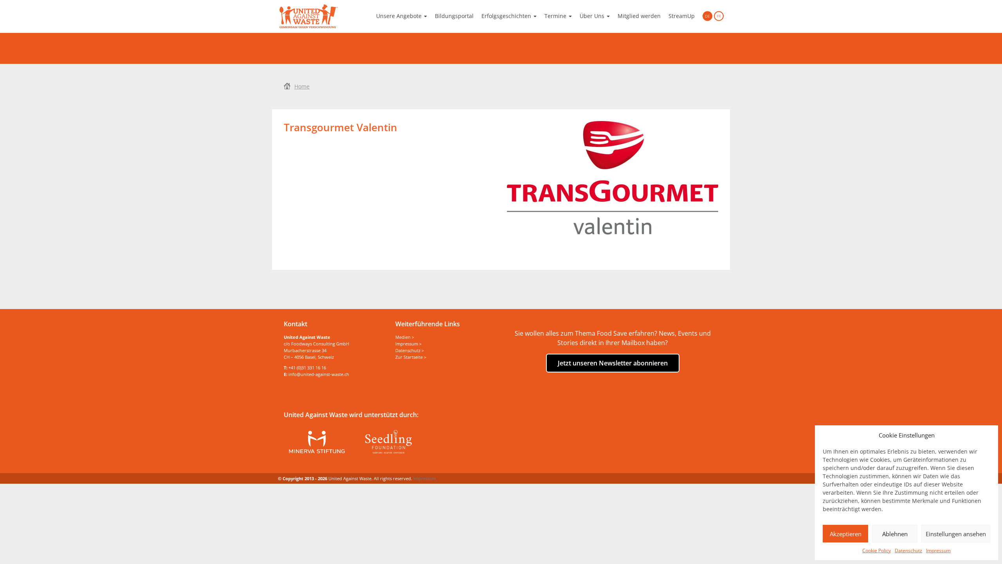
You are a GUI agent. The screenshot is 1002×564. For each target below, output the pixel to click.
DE (707, 16)
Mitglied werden (639, 16)
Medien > (404, 337)
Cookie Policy (876, 550)
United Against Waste (308, 16)
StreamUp (682, 16)
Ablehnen (895, 534)
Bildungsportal (454, 16)
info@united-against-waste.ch (318, 374)
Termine (556, 16)
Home (302, 86)
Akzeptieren (845, 534)
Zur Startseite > (410, 357)
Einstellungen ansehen (956, 534)
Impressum (938, 550)
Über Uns (593, 16)
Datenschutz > (409, 350)
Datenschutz (908, 550)
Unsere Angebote (399, 16)
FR (719, 16)
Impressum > (408, 344)
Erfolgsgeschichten (507, 16)
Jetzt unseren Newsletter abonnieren (613, 363)
